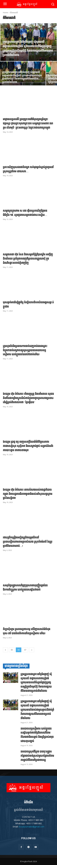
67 (25, 650)
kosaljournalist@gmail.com (31, 826)
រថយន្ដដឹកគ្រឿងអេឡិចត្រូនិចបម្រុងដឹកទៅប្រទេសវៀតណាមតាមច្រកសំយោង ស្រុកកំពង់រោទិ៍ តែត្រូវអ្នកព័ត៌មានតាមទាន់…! (27, 541)
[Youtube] (36, 847)
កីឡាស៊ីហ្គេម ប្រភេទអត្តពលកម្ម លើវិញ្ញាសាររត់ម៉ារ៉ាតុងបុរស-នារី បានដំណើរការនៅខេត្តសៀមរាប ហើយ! (26, 631)
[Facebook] (21, 847)
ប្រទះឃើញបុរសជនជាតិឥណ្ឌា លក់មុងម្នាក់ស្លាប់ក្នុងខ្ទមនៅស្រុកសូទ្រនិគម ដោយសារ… (28, 169)
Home (5, 12)
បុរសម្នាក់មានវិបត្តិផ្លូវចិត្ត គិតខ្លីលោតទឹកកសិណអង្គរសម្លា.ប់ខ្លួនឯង (28, 304)
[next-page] (31, 649)
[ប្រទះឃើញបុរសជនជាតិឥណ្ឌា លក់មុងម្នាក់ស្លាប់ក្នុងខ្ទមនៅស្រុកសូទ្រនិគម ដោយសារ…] (28, 150)
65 (12, 650)
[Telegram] (28, 847)
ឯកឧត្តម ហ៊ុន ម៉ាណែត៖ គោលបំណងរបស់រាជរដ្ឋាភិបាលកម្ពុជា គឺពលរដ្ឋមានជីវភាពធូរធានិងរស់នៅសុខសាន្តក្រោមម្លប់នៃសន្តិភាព (27, 494)
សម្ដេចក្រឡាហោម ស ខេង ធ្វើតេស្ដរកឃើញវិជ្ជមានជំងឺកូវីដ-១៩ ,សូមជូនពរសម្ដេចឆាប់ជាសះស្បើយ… (25, 213)
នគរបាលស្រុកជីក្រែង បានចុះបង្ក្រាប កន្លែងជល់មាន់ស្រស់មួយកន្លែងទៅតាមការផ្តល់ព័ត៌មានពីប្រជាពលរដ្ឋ (37, 755)
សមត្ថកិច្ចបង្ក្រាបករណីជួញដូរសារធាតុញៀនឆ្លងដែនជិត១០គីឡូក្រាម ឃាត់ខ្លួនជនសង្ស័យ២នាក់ (25, 587)
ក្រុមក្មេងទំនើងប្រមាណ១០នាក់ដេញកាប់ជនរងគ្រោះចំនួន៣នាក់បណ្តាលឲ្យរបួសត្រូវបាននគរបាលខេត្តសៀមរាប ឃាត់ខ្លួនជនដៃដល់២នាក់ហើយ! (25, 350)
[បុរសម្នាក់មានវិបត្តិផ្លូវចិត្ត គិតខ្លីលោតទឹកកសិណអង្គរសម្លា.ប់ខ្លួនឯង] (28, 286)
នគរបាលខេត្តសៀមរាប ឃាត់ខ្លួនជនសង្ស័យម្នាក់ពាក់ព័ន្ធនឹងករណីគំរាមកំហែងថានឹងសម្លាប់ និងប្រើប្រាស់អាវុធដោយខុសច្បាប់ (37, 735)
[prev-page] (5, 649)
